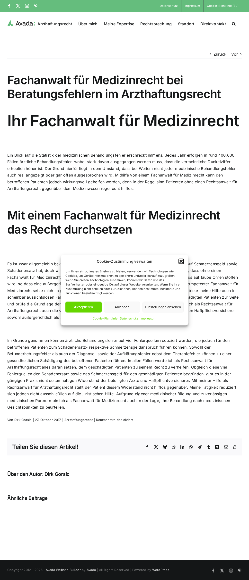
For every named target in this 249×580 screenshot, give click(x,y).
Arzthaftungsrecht (78, 420)
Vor (234, 54)
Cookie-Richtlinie (105, 318)
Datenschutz (129, 318)
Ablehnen (122, 307)
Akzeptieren (83, 307)
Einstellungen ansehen (163, 307)
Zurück (219, 54)
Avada (91, 570)
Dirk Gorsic (23, 420)
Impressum (148, 318)
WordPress (160, 570)
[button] (181, 261)
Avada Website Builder (63, 570)
